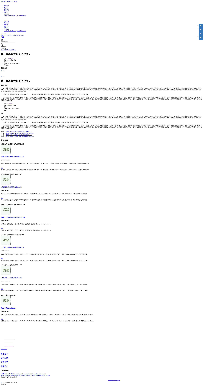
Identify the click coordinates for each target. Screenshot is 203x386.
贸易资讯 (6, 10)
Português (23, 15)
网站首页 (6, 5)
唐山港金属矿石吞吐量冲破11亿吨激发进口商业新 (20, 133)
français (12, 35)
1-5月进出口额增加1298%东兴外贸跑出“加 (12, 247)
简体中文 (3, 35)
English (10, 15)
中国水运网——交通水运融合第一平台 (11, 277)
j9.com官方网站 (5, 49)
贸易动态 (6, 9)
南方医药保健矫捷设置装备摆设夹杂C (11, 187)
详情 (2, 168)
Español (19, 15)
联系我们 (6, 12)
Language (6, 14)
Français (14, 15)
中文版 (6, 15)
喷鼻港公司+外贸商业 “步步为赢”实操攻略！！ (19, 131)
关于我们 (6, 7)
